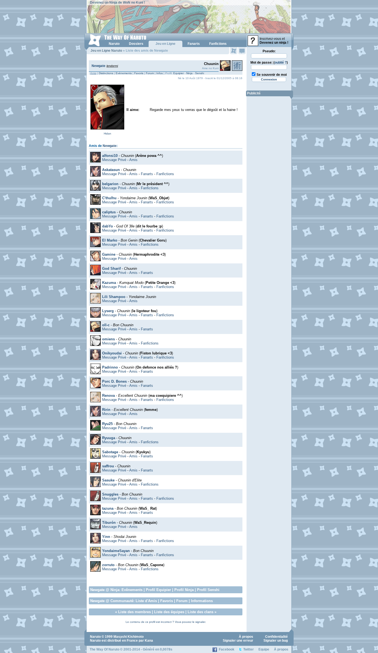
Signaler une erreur (238, 640)
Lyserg (108, 311)
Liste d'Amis (146, 601)
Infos (159, 73)
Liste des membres (134, 612)
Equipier (178, 73)
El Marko (109, 240)
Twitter (248, 649)
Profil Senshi (208, 590)
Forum (150, 73)
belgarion (110, 184)
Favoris (138, 73)
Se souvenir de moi (272, 75)
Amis (133, 160)
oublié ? (281, 62)
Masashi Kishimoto (128, 637)
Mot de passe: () (269, 62)
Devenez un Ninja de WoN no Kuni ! (117, 2)
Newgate (98, 66)
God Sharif (111, 268)
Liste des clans (200, 612)
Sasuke (108, 480)
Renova (108, 395)
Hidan (107, 133)
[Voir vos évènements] (233, 50)
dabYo (107, 226)
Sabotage (110, 452)
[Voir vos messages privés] (242, 50)
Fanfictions (165, 174)
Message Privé (114, 160)
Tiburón (109, 522)
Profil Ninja (184, 590)
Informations (202, 601)
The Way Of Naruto (104, 649)
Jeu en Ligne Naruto (106, 51)
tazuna (107, 508)
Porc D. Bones (114, 381)
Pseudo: (269, 51)
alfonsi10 (110, 156)
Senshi (199, 73)
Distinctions (106, 73)
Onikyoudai (112, 353)
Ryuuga (108, 438)
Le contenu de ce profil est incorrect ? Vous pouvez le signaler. (166, 621)
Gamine (108, 254)
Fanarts (147, 174)
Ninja (189, 73)
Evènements (124, 73)
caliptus (109, 212)
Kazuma (109, 283)
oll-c (106, 325)
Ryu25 (107, 424)
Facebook (226, 649)
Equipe (263, 649)
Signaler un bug (275, 640)
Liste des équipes (169, 612)
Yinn (106, 537)
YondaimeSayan (116, 551)
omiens (108, 339)
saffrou (108, 466)
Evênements (132, 590)
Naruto (95, 637)
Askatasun (111, 170)
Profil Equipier (158, 590)
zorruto (108, 565)
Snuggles (110, 494)
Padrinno (110, 367)
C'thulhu (109, 198)
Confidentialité (276, 637)
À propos (246, 637)
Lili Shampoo (113, 297)
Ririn (106, 410)
